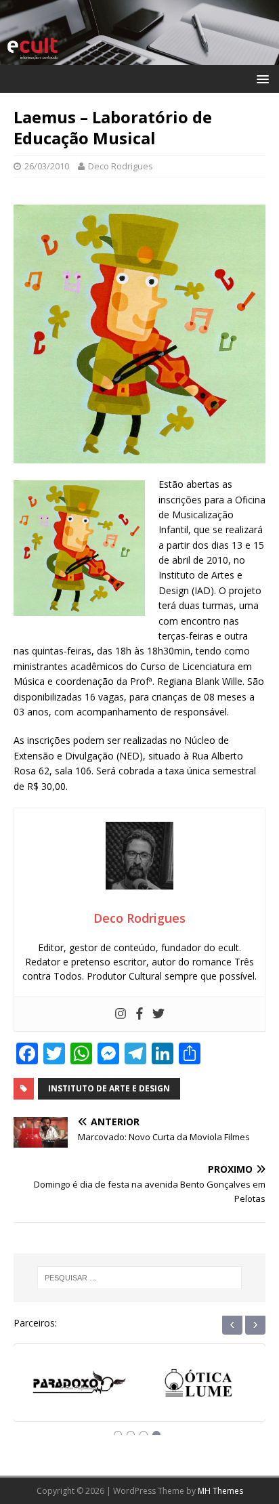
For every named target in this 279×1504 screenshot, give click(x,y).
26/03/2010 (46, 166)
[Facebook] (139, 1014)
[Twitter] (158, 1014)
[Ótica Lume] (80, 1386)
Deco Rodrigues (120, 166)
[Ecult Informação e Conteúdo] (139, 56)
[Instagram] (120, 1014)
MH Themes (220, 1491)
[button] (260, 78)
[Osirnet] (199, 1386)
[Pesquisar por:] (139, 1277)
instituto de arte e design (109, 1088)
